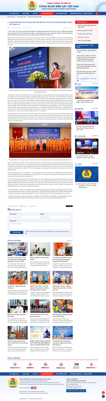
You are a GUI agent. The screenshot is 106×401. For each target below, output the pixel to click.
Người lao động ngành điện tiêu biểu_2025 (87, 26)
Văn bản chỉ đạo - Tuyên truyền (81, 13)
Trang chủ (15, 13)
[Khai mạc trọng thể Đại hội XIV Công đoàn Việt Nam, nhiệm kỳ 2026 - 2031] (86, 117)
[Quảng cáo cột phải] (86, 79)
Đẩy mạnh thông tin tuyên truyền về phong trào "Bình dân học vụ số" (86, 69)
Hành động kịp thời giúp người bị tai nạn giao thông (62, 315)
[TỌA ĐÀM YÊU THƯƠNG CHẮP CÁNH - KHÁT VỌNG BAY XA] (86, 92)
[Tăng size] (71, 28)
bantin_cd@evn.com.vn (76, 388)
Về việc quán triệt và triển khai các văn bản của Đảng (86, 75)
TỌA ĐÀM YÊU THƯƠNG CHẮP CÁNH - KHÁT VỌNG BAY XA (85, 101)
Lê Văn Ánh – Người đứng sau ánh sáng (16, 287)
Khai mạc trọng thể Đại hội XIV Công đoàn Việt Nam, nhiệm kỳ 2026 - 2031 (85, 128)
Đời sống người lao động (85, 30)
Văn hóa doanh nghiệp (84, 40)
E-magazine (81, 136)
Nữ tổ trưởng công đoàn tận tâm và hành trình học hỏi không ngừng (18, 343)
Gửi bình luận (16, 232)
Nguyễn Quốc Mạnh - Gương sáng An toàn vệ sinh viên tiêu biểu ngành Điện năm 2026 (39, 288)
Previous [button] (94, 358)
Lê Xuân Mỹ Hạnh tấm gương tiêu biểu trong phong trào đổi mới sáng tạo (62, 343)
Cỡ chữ (65, 27)
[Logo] (32, 5)
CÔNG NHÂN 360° (46, 13)
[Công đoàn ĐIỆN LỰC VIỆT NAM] (32, 387)
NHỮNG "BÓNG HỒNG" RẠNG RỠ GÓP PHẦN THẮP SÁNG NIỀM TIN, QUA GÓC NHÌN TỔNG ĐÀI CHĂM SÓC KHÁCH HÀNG (40, 343)
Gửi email (24, 206)
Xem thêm (69, 240)
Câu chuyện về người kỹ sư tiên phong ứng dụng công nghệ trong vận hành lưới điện (62, 259)
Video (79, 84)
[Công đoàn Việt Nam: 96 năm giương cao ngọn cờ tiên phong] (86, 146)
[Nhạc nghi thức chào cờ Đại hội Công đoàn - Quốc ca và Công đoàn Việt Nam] (86, 174)
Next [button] (97, 358)
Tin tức (35, 13)
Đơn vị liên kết (14, 358)
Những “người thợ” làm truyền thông (39, 258)
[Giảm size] (69, 28)
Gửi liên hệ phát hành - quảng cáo (76, 390)
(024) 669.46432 (76, 386)
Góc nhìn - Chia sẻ (83, 37)
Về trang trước (13, 206)
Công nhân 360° (21, 17)
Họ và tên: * (13, 214)
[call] (103, 392)
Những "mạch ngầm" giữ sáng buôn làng (17, 315)
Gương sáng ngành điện (35, 17)
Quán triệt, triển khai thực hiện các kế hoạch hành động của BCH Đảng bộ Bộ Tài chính (86, 62)
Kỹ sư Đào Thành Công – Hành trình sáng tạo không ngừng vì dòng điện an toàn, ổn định (17, 259)
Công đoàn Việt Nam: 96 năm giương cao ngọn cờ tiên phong (85, 156)
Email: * (42, 214)
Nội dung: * (13, 221)
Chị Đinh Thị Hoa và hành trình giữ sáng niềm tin (39, 315)
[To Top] (103, 396)
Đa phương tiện (61, 13)
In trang (33, 206)
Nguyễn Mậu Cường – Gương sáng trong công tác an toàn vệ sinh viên (62, 288)
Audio (79, 164)
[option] (15, 365)
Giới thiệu (25, 13)
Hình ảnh (80, 109)
